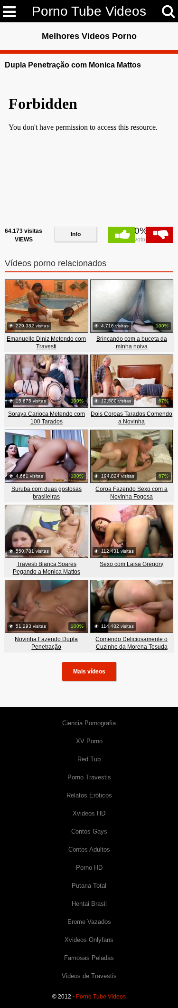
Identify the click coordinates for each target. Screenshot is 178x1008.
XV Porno (89, 741)
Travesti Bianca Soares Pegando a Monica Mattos (46, 568)
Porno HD (89, 867)
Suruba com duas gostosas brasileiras (46, 493)
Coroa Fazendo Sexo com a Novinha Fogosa (131, 493)
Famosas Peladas (89, 957)
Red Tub (89, 759)
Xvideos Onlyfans (89, 939)
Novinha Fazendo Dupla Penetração (46, 643)
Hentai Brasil (89, 903)
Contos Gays (89, 831)
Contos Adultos (89, 849)
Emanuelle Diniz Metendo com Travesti (46, 343)
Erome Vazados (89, 921)
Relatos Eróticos (89, 795)
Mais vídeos (89, 671)
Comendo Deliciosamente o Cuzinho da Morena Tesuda (131, 643)
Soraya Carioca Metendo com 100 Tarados (46, 418)
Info (76, 234)
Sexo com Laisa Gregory (131, 564)
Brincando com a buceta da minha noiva (131, 343)
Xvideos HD (89, 813)
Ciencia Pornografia (89, 723)
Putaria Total (89, 885)
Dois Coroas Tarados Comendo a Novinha (131, 418)
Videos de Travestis (89, 975)
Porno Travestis (89, 777)
